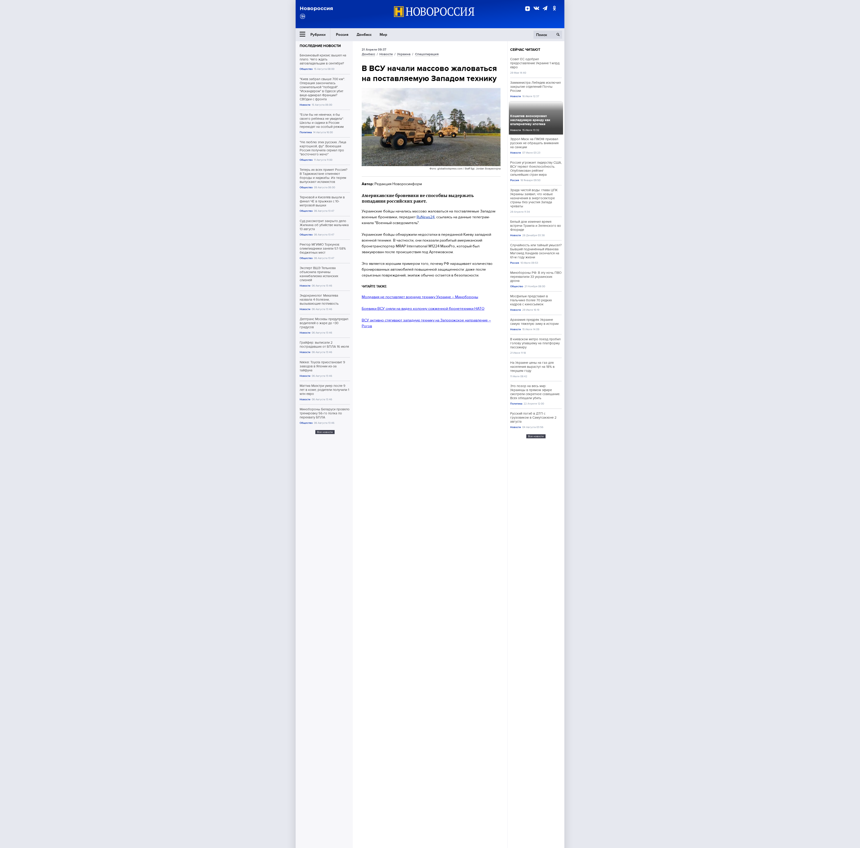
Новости (305, 104)
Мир (383, 34)
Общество (306, 69)
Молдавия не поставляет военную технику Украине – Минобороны (420, 297)
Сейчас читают (525, 50)
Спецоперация (427, 54)
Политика (306, 132)
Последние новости (320, 46)
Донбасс (364, 34)
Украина (404, 54)
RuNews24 (425, 217)
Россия (342, 34)
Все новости (325, 432)
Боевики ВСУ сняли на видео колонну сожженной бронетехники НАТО (423, 308)
